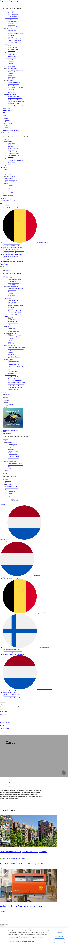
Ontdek (7, 394)
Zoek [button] (1, 203)
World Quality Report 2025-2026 (11, 130)
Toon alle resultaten (4, 728)
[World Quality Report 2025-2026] (35, 128)
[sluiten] (1, 266)
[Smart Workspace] (35, 108)
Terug (4, 270)
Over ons (8, 473)
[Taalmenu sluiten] (6, 541)
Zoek (1, 709)
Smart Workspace (7, 110)
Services (8, 270)
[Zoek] (0, 266)
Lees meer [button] (2, 856)
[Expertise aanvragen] (35, 194)
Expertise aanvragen (8, 195)
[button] (34, 925)
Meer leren (5, 276)
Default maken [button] (17, 207)
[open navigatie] (3, 266)
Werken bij (8, 433)
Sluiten (7, 205)
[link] (9, 1)
